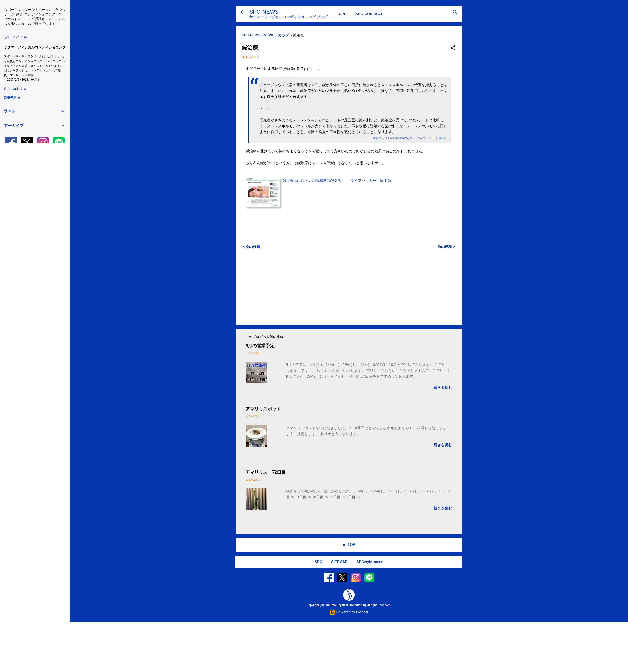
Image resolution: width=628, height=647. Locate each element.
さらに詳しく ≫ (15, 89)
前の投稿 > (446, 247)
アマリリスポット (263, 408)
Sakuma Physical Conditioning (345, 605)
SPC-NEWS (263, 11)
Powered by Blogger (351, 612)
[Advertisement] (349, 287)
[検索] (455, 12)
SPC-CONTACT (369, 14)
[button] (453, 48)
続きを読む (443, 387)
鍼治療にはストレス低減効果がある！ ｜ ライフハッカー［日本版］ (338, 180)
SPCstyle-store (369, 562)
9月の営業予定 (260, 345)
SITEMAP (339, 562)
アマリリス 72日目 (266, 472)
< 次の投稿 (251, 247)
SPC (343, 14)
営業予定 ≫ (12, 98)
